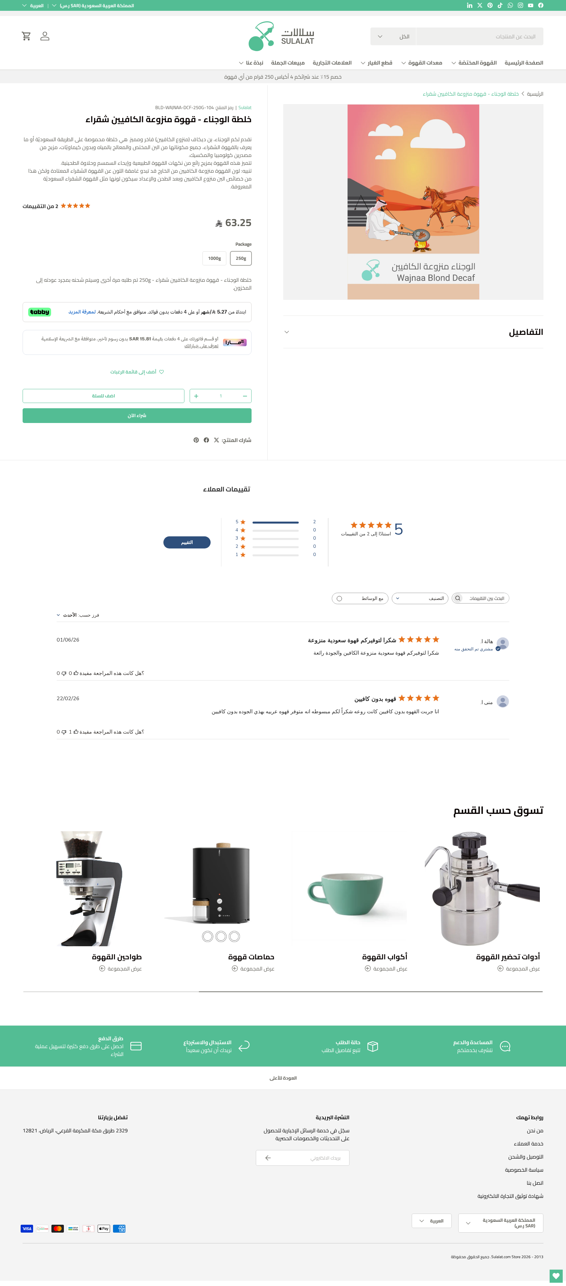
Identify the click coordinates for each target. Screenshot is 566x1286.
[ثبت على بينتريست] (196, 440)
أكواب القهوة (384, 957)
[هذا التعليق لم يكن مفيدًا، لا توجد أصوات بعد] (64, 673)
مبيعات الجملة (288, 62)
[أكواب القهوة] (349, 889)
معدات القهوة (425, 62)
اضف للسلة (103, 396)
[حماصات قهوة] (216, 889)
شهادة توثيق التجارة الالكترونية (510, 1196)
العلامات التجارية (332, 62)
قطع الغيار (380, 62)
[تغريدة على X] (216, 440)
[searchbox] (486, 598)
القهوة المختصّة (478, 62)
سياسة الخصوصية (524, 1170)
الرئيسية (535, 94)
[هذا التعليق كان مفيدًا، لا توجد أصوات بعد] (76, 673)
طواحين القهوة (117, 957)
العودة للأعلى (283, 1078)
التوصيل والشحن (525, 1156)
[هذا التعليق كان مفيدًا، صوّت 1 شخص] (76, 732)
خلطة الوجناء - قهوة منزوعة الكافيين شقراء (471, 94)
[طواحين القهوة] (84, 889)
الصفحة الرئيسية (524, 62)
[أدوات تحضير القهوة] (482, 889)
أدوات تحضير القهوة (508, 957)
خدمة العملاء (528, 1143)
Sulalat (245, 107)
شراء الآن (137, 415)
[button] (26, 36)
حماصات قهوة (251, 957)
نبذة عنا (254, 62)
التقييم (187, 542)
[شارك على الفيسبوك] (206, 440)
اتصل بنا (535, 1183)
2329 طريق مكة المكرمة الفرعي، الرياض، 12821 (75, 1130)
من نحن (535, 1130)
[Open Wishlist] (556, 1276)
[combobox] (456, 36)
